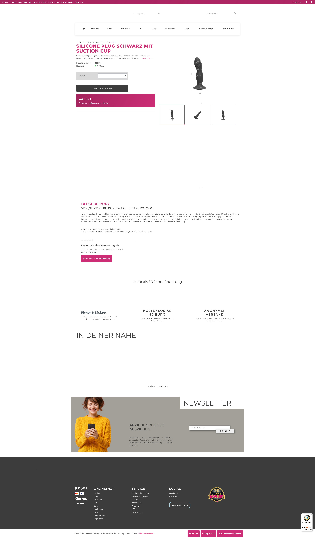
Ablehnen (193, 534)
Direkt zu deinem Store (158, 386)
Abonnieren (225, 431)
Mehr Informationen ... (146, 534)
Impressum (136, 503)
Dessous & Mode (207, 29)
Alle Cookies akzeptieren (230, 534)
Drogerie (125, 29)
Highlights (228, 29)
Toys (109, 29)
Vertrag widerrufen (179, 505)
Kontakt (135, 499)
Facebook (173, 493)
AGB (133, 509)
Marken (95, 29)
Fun (140, 29)
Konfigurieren (208, 534)
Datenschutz (137, 512)
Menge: (82, 76)
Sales (153, 29)
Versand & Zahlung (140, 496)
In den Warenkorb (102, 88)
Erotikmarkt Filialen (140, 493)
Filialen (298, 2)
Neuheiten (170, 29)
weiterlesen (147, 58)
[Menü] (311, 514)
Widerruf (135, 506)
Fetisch (186, 29)
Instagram (173, 496)
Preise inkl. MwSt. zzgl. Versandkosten (94, 103)
